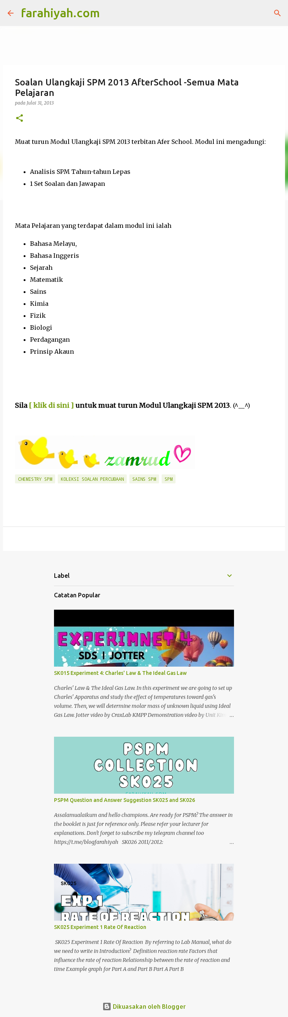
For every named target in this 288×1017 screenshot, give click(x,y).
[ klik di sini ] (51, 405)
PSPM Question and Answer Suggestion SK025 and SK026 (124, 800)
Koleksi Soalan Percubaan (92, 479)
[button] (19, 119)
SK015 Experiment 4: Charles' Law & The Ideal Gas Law (120, 673)
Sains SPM (144, 479)
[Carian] (110, 13)
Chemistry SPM (35, 479)
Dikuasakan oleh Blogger (148, 1006)
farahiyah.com (60, 12)
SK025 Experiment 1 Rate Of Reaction (100, 927)
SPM (168, 479)
